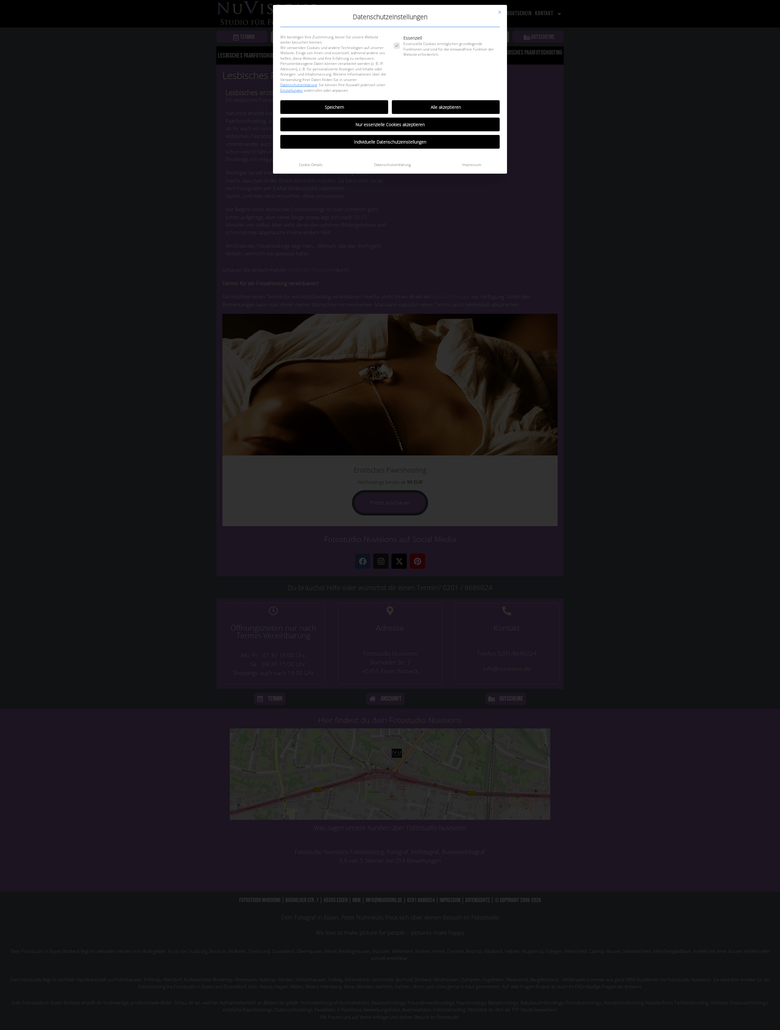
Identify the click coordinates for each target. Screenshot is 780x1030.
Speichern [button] (334, 107)
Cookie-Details (311, 164)
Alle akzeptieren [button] (446, 107)
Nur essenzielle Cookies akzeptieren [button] (390, 124)
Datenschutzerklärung (298, 84)
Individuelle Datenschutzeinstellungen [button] (390, 142)
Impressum (471, 164)
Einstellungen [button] (291, 90)
